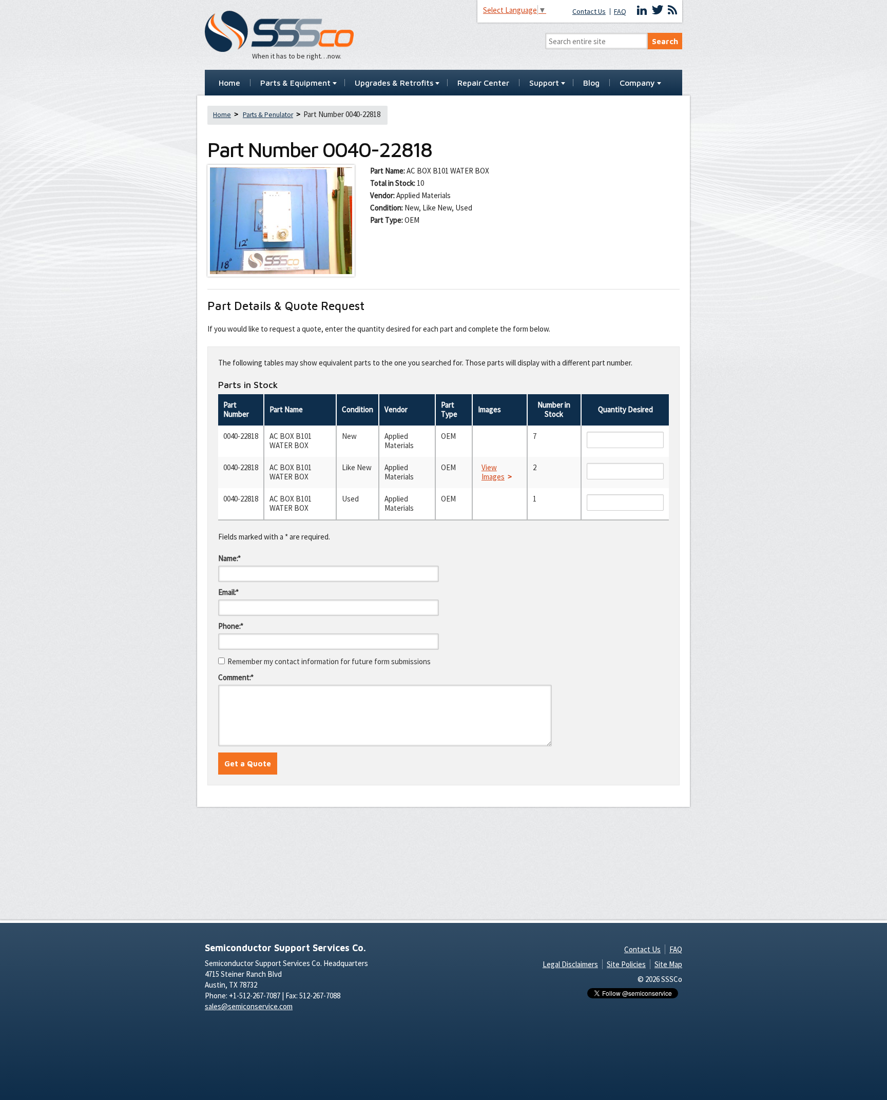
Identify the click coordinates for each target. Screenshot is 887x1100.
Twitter (657, 10)
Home (229, 83)
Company (637, 83)
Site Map (668, 964)
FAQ (620, 11)
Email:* (228, 592)
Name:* (229, 558)
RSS (672, 10)
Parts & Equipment (295, 83)
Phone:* (230, 626)
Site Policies (626, 964)
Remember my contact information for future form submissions (329, 661)
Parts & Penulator (268, 114)
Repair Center (483, 83)
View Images (493, 472)
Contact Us (589, 11)
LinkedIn (642, 10)
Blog (591, 83)
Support (544, 83)
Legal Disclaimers (570, 964)
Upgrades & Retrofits (394, 83)
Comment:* (236, 677)
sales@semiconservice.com (249, 1006)
